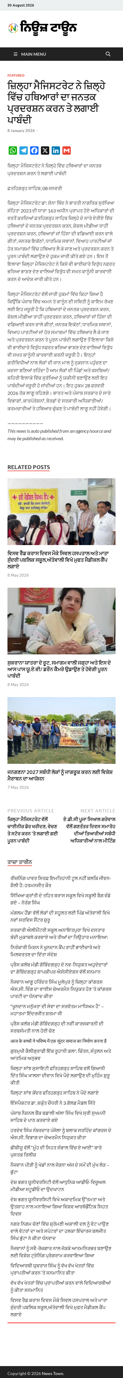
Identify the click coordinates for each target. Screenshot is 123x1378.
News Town (52, 1373)
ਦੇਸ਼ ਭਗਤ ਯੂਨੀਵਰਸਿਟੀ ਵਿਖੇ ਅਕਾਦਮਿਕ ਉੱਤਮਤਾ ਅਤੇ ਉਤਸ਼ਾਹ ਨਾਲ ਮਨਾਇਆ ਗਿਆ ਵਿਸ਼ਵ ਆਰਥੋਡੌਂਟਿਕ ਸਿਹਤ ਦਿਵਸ (59, 1206)
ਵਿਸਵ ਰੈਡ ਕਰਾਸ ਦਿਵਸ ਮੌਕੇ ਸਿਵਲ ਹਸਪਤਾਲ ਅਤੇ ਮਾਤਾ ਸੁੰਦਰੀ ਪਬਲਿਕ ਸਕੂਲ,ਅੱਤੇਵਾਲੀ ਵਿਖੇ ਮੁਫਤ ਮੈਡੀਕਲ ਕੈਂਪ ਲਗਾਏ (58, 559)
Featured (15, 75)
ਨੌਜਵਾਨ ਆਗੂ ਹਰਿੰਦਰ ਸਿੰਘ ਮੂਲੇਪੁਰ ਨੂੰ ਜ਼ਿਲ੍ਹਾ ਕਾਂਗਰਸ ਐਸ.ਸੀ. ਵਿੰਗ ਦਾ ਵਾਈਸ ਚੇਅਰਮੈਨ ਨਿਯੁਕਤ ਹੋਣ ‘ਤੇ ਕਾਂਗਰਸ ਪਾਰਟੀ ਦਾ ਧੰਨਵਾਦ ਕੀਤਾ (61, 989)
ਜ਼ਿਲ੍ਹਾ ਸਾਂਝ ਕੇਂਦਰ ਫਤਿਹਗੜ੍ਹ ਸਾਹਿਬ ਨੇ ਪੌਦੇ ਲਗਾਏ (54, 1092)
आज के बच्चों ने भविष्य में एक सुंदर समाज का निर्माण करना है (58, 1041)
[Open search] (108, 54)
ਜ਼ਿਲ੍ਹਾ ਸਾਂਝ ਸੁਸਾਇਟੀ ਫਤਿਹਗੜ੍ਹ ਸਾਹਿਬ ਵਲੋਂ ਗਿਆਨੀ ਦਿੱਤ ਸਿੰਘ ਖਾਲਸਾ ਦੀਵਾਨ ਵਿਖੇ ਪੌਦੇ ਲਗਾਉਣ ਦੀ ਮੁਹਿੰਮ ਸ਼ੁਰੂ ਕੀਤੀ (60, 1075)
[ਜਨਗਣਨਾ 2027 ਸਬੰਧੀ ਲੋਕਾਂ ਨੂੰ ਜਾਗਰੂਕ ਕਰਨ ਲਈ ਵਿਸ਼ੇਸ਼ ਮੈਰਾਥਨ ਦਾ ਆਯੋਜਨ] (61, 732)
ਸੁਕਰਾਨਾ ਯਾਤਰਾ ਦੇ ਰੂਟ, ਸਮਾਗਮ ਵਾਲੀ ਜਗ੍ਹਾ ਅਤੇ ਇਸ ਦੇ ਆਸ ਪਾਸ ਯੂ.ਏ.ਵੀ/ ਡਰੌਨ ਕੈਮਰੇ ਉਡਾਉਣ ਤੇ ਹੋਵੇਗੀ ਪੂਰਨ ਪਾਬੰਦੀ (59, 669)
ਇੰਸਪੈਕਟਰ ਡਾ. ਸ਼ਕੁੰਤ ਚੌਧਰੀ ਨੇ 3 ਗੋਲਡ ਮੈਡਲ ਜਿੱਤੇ (52, 1103)
